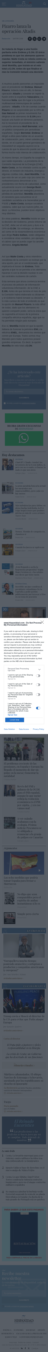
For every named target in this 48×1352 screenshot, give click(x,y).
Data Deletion (9, 729)
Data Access (24, 729)
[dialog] (24, 676)
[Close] (43, 623)
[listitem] (24, 669)
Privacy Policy (38, 729)
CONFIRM (14, 720)
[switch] (38, 675)
